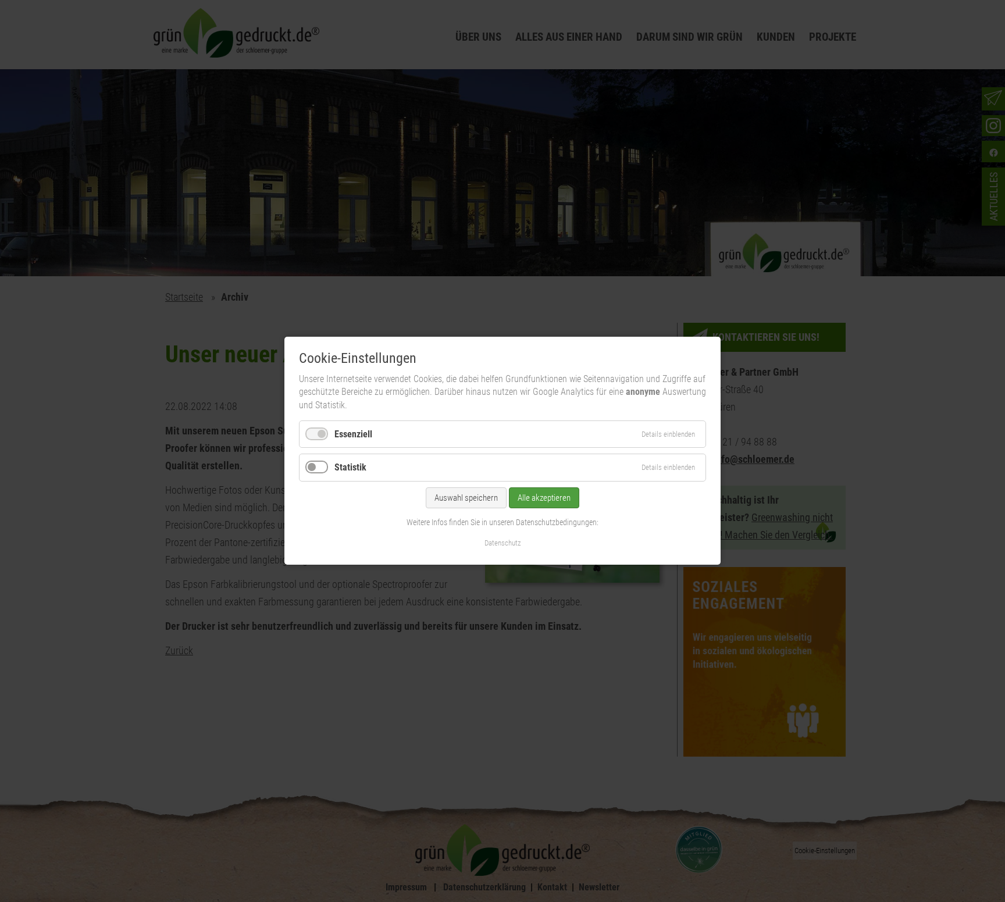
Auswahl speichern (466, 498)
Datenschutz (502, 543)
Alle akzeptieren (544, 498)
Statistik (350, 467)
